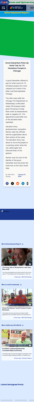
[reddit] (17, 183)
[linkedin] (22, 183)
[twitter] (12, 183)
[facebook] (7, 183)
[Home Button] (17, 8)
